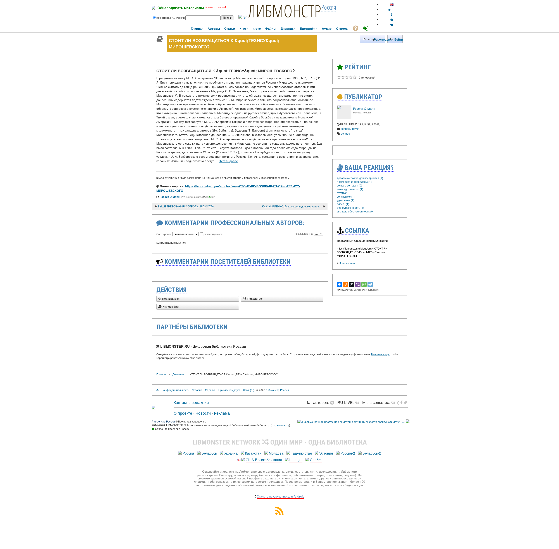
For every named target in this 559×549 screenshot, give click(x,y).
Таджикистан (301, 453)
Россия (188, 453)
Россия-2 (347, 453)
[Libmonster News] (405, 402)
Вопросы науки (349, 128)
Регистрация (383, 39)
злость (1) (343, 204)
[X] (351, 284)
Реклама (222, 413)
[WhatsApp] (364, 284)
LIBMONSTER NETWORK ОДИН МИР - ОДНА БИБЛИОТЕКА (279, 442)
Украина (231, 453)
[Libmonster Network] (351, 422)
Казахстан (253, 453)
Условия (197, 390)
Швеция (295, 459)
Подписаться (170, 298)
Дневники (178, 374)
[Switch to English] (391, 4)
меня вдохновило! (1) (350, 189)
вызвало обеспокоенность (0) (355, 211)
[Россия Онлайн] (344, 118)
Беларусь (209, 453)
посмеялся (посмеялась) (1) (354, 181)
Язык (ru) (248, 390)
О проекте (183, 413)
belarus (345, 133)
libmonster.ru (347, 263)
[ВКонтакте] (339, 284)
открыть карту (280, 425)
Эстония (326, 453)
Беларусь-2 (371, 453)
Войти (398, 39)
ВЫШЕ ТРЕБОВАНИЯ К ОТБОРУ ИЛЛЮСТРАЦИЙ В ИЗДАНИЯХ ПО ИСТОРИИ (188, 206)
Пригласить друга (229, 390)
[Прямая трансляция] (358, 402)
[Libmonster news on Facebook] (401, 402)
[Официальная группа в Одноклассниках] (392, 14)
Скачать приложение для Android (280, 496)
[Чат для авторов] (333, 402)
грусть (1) (343, 193)
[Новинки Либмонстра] (397, 402)
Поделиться (255, 298)
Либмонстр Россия (277, 390)
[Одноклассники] (345, 284)
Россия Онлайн (169, 197)
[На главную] (153, 407)
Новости (203, 413)
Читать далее (228, 161)
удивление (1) (345, 200)
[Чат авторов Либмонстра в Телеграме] (391, 19)
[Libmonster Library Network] (407, 422)
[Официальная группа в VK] (391, 24)
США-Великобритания (264, 459)
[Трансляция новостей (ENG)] (389, 9)
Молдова (276, 453)
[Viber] (358, 284)
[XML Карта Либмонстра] (279, 513)
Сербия (316, 459)
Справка (210, 390)
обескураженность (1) (350, 207)
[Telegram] (370, 284)
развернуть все (213, 234)
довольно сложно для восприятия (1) (360, 178)
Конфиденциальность (175, 390)
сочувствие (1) (346, 196)
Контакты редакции (191, 402)
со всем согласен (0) (349, 185)
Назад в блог (171, 306)
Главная (161, 374)
